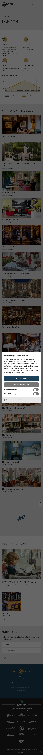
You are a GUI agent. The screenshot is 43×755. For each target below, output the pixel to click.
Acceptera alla (21, 378)
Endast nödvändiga (21, 384)
